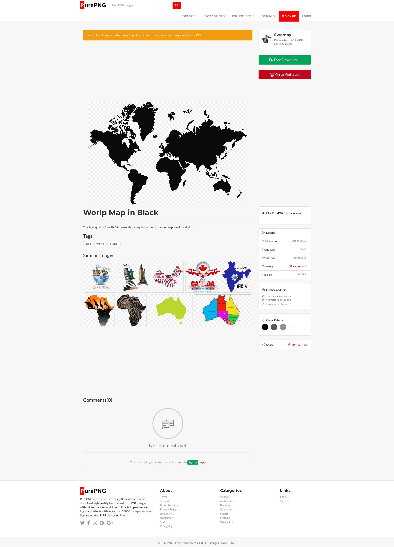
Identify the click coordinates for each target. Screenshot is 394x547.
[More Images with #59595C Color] (274, 327)
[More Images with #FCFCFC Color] (292, 327)
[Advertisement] (167, 73)
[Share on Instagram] (95, 523)
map (88, 243)
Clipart (224, 513)
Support (164, 501)
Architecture (227, 501)
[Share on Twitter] (82, 523)
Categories (213, 16)
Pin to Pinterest (287, 74)
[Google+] (299, 345)
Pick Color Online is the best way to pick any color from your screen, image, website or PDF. (144, 35)
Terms (163, 496)
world (100, 243)
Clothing (225, 518)
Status (164, 522)
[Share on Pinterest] (102, 523)
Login (306, 16)
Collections (242, 16)
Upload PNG (167, 513)
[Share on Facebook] (88, 523)
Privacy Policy (168, 509)
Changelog (166, 526)
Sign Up (290, 16)
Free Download (286, 60)
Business (225, 505)
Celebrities (226, 509)
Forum (266, 16)
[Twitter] (293, 345)
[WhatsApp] (305, 345)
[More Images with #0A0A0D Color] (265, 327)
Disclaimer (166, 518)
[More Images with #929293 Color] (283, 327)
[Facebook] (289, 345)
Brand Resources (170, 505)
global (114, 243)
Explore (188, 16)
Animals (225, 496)
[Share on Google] (110, 523)
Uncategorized (298, 266)
